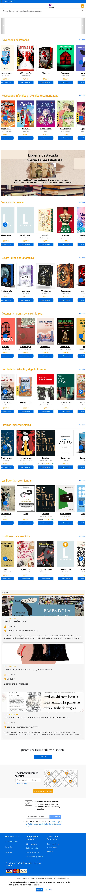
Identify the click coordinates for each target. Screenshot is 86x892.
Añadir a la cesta (26, 82)
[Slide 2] (44, 31)
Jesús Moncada (65, 516)
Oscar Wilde (5, 461)
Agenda (6, 592)
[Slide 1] (41, 31)
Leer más (48, 889)
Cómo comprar (31, 844)
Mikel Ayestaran (46, 349)
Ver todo (82, 40)
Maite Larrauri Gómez (25, 349)
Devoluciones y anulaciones (35, 856)
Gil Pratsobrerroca (45, 572)
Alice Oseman (65, 131)
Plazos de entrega (32, 852)
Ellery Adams (26, 405)
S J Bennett (5, 75)
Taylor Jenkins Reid (65, 238)
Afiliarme (43, 757)
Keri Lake (6, 293)
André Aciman (5, 238)
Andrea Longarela (45, 238)
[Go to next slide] (81, 62)
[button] (3, 26)
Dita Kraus (6, 405)
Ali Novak (26, 238)
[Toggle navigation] (2, 5)
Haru (5, 516)
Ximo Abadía (6, 349)
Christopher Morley (46, 405)
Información (7, 1)
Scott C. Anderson (65, 349)
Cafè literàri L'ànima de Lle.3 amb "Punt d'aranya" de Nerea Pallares (36, 717)
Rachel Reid (25, 131)
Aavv (45, 131)
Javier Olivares (22, 461)
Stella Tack (45, 293)
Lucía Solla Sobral (65, 572)
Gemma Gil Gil (25, 572)
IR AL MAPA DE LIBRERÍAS (43, 791)
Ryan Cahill (65, 293)
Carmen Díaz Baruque (45, 461)
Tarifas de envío (32, 848)
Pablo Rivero (65, 75)
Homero (65, 461)
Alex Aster (26, 293)
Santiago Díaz (26, 75)
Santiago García (32, 461)
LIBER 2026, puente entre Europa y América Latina (28, 669)
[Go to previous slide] (5, 62)
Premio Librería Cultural (15, 621)
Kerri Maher (65, 405)
